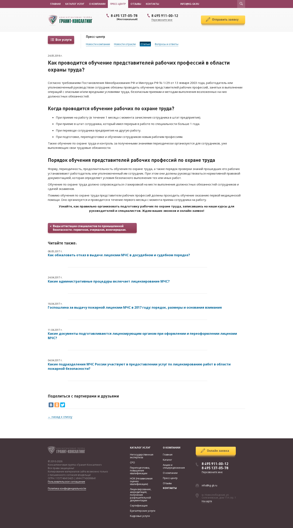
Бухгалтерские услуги (142, 510)
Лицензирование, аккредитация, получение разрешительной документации (140, 495)
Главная (55, 4)
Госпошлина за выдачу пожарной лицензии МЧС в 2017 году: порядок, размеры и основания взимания (135, 307)
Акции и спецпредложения (174, 466)
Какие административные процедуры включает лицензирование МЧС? (109, 281)
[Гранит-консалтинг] (72, 20)
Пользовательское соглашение (66, 481)
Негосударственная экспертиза (141, 456)
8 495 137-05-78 (124, 17)
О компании (97, 4)
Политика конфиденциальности (67, 488)
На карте (207, 501)
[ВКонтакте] (51, 404)
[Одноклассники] (56, 404)
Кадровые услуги (140, 516)
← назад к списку (60, 417)
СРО (132, 462)
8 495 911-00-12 (215, 464)
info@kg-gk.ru (209, 485)
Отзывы (136, 4)
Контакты (152, 4)
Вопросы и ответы (166, 44)
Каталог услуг (74, 4)
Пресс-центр (118, 4)
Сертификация (138, 505)
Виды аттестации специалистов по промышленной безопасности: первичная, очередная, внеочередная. (89, 228)
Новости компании (98, 44)
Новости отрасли (125, 44)
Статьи (145, 44)
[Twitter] (62, 404)
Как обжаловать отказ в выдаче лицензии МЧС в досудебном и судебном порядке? (119, 255)
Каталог (167, 459)
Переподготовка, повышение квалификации (140, 470)
